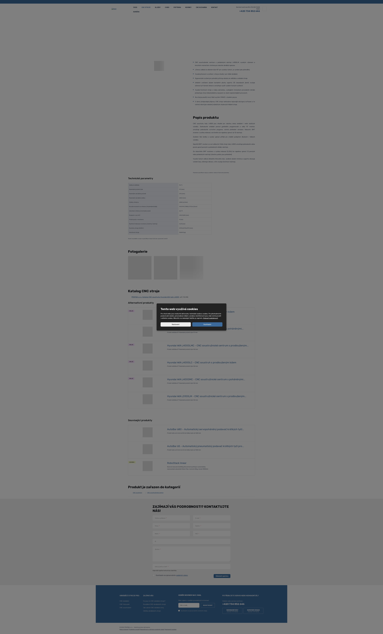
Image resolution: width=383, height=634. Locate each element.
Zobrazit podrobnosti (210, 318)
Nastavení (175, 324)
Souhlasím (207, 324)
